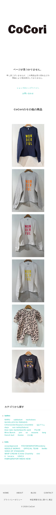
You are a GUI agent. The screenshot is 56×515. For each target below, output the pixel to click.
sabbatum (18, 420)
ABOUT (20, 493)
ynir (20, 433)
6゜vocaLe (9, 456)
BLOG (33, 493)
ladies (7, 416)
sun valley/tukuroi (20, 427)
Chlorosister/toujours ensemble (19, 425)
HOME (6, 493)
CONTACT (48, 493)
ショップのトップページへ (28, 88)
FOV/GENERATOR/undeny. (33, 446)
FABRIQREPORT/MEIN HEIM (18, 459)
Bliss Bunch (10, 433)
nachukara (31, 420)
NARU (7, 420)
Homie (21, 435)
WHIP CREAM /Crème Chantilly (19, 454)
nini (38, 454)
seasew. (35, 433)
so (27, 433)
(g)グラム (41, 425)
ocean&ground (11, 446)
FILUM (37, 430)
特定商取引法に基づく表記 (41, 500)
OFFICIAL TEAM (31, 449)
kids (7, 442)
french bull (9, 435)
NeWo (44, 449)
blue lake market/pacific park (18, 430)
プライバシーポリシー (13, 500)
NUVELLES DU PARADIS (16, 422)
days (7, 427)
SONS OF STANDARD (14, 451)
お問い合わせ (28, 93)
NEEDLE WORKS (12, 449)
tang (44, 433)
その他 (30, 435)
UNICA (21, 456)
